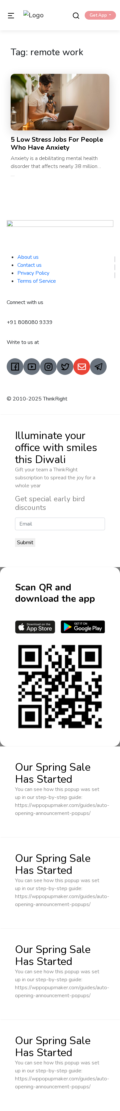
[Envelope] (81, 366)
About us (28, 257)
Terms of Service (36, 281)
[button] (100, 15)
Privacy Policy (33, 273)
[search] (76, 15)
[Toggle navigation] (11, 15)
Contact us (29, 265)
